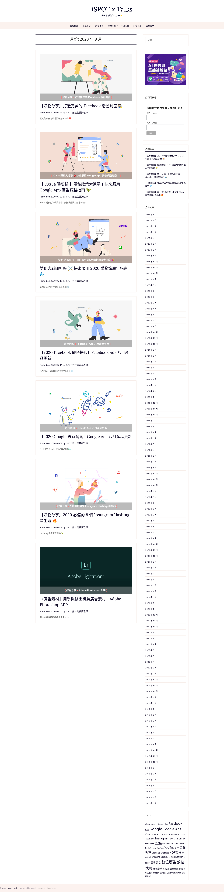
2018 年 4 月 (151, 797)
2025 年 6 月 (151, 297)
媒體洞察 (112, 25)
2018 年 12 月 (151, 750)
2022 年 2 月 (151, 532)
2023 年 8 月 (151, 426)
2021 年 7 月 (151, 573)
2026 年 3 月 (151, 243)
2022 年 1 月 (151, 538)
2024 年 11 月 (151, 338)
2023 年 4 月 (151, 450)
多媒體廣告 (166, 853)
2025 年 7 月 (151, 291)
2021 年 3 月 (151, 597)
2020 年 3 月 (151, 667)
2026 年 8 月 (151, 214)
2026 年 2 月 (151, 249)
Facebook (175, 823)
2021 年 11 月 (151, 550)
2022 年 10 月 (151, 485)
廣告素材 (148, 857)
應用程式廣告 (177, 857)
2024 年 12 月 (151, 332)
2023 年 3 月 (151, 455)
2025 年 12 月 (151, 261)
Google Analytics (155, 834)
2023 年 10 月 (151, 414)
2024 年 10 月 (151, 344)
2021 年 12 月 (151, 544)
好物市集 (137, 25)
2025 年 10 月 (151, 273)
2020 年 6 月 (151, 650)
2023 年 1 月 (151, 467)
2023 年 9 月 (151, 420)
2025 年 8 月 (151, 285)
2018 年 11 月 (151, 756)
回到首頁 (74, 25)
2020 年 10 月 (151, 626)
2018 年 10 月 (151, 762)
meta (158, 843)
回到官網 (150, 25)
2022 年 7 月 (151, 503)
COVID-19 (154, 824)
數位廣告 (87, 25)
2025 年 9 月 (151, 279)
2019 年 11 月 (151, 685)
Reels (147, 848)
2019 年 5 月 (151, 720)
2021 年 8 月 (151, 567)
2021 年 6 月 (151, 579)
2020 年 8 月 (151, 638)
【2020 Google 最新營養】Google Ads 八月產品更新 (86, 436)
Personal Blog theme (47, 888)
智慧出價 (166, 869)
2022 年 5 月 (151, 514)
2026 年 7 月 (151, 220)
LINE (175, 838)
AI (146, 824)
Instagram (162, 838)
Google (155, 828)
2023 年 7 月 (151, 432)
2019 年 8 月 (151, 703)
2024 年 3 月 (151, 385)
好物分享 (178, 852)
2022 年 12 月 (151, 473)
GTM (152, 839)
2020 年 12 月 (151, 614)
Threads (153, 848)
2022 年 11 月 (151, 479)
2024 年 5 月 (151, 373)
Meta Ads (166, 843)
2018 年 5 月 (151, 791)
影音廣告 (165, 857)
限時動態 (177, 873)
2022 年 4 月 (151, 520)
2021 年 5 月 (151, 585)
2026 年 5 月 (151, 232)
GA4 (147, 829)
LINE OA (182, 839)
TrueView (160, 848)
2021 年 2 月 (151, 603)
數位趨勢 (157, 868)
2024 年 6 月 (151, 367)
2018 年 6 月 (151, 785)
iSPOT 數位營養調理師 (77, 112)
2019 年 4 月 (151, 726)
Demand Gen (163, 824)
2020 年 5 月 (151, 656)
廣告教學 (99, 25)
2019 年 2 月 (151, 738)
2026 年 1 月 (151, 255)
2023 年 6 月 (151, 438)
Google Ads (172, 829)
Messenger (149, 843)
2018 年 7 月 (151, 779)
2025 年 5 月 (151, 302)
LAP (171, 839)
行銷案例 (125, 25)
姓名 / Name (151, 123)
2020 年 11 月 (151, 620)
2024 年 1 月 (151, 397)
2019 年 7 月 (151, 709)
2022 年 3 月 (151, 526)
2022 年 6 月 (151, 508)
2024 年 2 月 (151, 391)
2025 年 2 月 (151, 320)
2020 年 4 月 (151, 662)
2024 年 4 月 (151, 379)
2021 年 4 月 (151, 591)
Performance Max (178, 843)
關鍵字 (170, 873)
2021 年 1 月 (151, 609)
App (149, 824)
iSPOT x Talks (112, 9)
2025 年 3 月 (151, 314)
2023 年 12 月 (151, 403)
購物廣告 (164, 872)
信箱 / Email (151, 113)
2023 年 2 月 (151, 461)
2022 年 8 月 (151, 497)
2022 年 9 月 (151, 491)
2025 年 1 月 (151, 326)
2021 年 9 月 (151, 562)
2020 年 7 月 (151, 644)
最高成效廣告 (176, 868)
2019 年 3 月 (151, 732)
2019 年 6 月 (151, 714)
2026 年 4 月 (151, 238)
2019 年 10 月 (151, 691)
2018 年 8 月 (151, 773)
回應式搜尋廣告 (157, 853)
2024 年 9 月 (151, 349)
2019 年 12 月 (151, 679)
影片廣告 (156, 857)
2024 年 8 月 (151, 355)
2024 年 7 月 (151, 361)
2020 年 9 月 (151, 632)
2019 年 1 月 (151, 744)
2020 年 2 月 (151, 673)
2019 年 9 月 (151, 697)
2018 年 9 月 (151, 768)
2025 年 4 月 (151, 308)
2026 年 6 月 (151, 226)
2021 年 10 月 (151, 556)
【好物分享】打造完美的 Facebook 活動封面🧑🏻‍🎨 (81, 105)
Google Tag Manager (172, 834)
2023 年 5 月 (151, 444)
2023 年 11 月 (151, 408)
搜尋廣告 (155, 862)
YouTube (170, 847)
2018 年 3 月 (151, 803)
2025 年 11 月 (151, 267)
